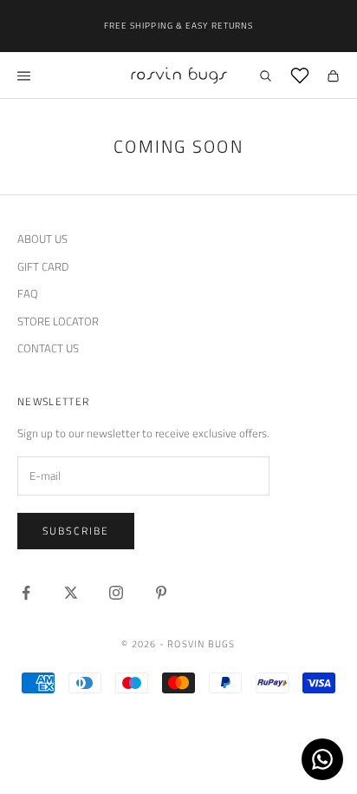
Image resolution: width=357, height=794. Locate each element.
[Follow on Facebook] (26, 592)
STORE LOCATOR (58, 321)
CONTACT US (48, 348)
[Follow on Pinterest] (161, 592)
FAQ (27, 293)
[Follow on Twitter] (71, 592)
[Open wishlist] (299, 75)
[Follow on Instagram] (116, 592)
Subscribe (75, 530)
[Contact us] (322, 759)
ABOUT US (42, 238)
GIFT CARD (42, 266)
